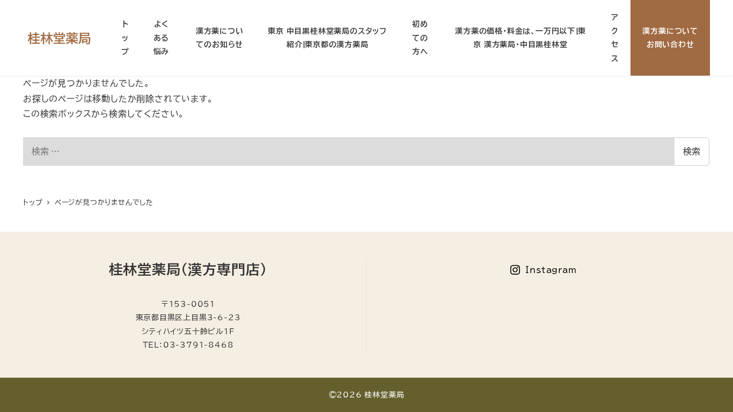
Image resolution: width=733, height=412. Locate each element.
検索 (691, 151)
